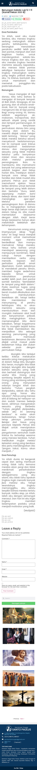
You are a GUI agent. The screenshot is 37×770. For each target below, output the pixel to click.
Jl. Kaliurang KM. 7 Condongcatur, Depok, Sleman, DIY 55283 (17, 733)
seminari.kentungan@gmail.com (14, 739)
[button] (2, 3)
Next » (22, 719)
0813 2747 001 (7, 742)
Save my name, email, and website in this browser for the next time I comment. (16, 586)
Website (4, 576)
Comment (6, 538)
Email (4, 569)
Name (4, 562)
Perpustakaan (33, 5)
